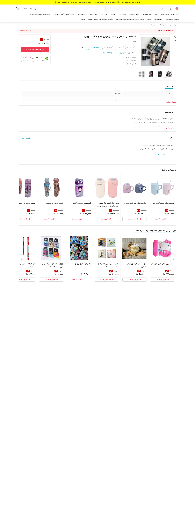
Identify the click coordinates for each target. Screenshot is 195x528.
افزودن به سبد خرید (33, 49)
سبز (118, 47)
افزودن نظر (26, 138)
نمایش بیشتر (171, 102)
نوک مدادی (108, 47)
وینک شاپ (173, 25)
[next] (21, 198)
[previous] (173, 198)
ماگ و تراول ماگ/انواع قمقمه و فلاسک (155, 25)
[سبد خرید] (17, 8)
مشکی (129, 47)
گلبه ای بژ (81, 47)
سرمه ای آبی (94, 47)
